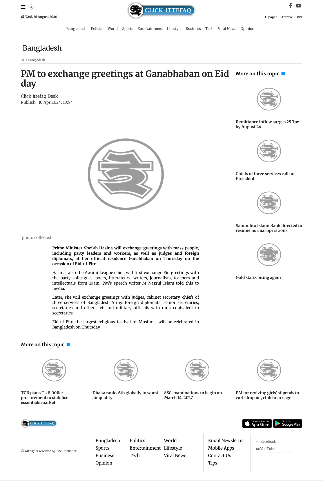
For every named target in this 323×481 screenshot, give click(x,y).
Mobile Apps (221, 448)
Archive (287, 17)
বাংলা (299, 17)
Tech (209, 28)
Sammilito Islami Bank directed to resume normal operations (269, 228)
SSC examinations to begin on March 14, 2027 (193, 395)
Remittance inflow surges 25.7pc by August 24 (267, 124)
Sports (127, 28)
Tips (212, 463)
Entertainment (150, 28)
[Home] (23, 60)
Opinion (247, 28)
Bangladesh (76, 28)
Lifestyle (174, 28)
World (113, 28)
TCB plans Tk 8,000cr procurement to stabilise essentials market (44, 397)
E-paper (271, 17)
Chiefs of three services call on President (265, 176)
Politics (97, 28)
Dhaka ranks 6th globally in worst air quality (125, 395)
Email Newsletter (226, 440)
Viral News (227, 28)
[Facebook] (290, 5)
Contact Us (219, 455)
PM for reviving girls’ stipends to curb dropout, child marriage (267, 395)
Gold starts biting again (258, 277)
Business (193, 28)
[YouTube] (298, 5)
